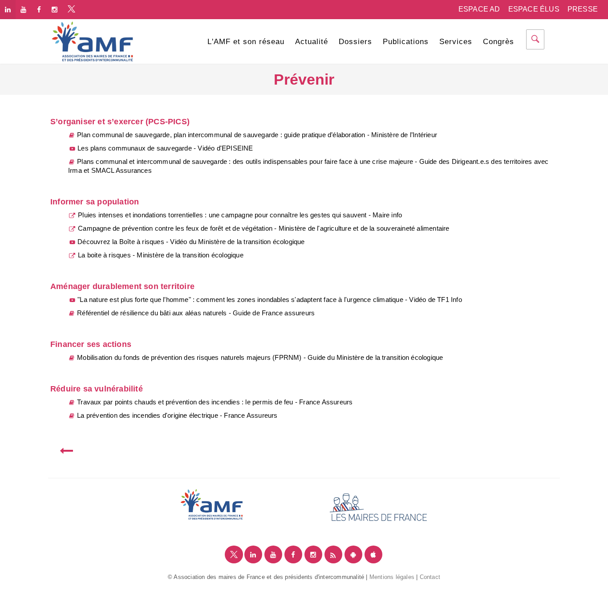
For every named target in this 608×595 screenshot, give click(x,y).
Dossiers (355, 41)
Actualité (311, 41)
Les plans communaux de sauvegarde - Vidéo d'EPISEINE (164, 148)
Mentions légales (391, 577)
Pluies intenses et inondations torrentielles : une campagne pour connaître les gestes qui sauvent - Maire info (239, 215)
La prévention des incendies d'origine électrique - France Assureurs (176, 415)
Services (455, 41)
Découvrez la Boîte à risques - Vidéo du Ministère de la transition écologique (190, 241)
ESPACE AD (479, 9)
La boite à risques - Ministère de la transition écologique (159, 255)
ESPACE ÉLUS (533, 9)
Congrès (498, 41)
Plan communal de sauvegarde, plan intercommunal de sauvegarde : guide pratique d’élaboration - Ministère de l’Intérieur (256, 135)
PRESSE (582, 9)
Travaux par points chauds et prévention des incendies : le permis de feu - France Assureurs (214, 402)
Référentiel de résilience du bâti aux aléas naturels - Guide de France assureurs (195, 313)
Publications (406, 41)
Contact (430, 577)
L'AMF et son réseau (245, 41)
